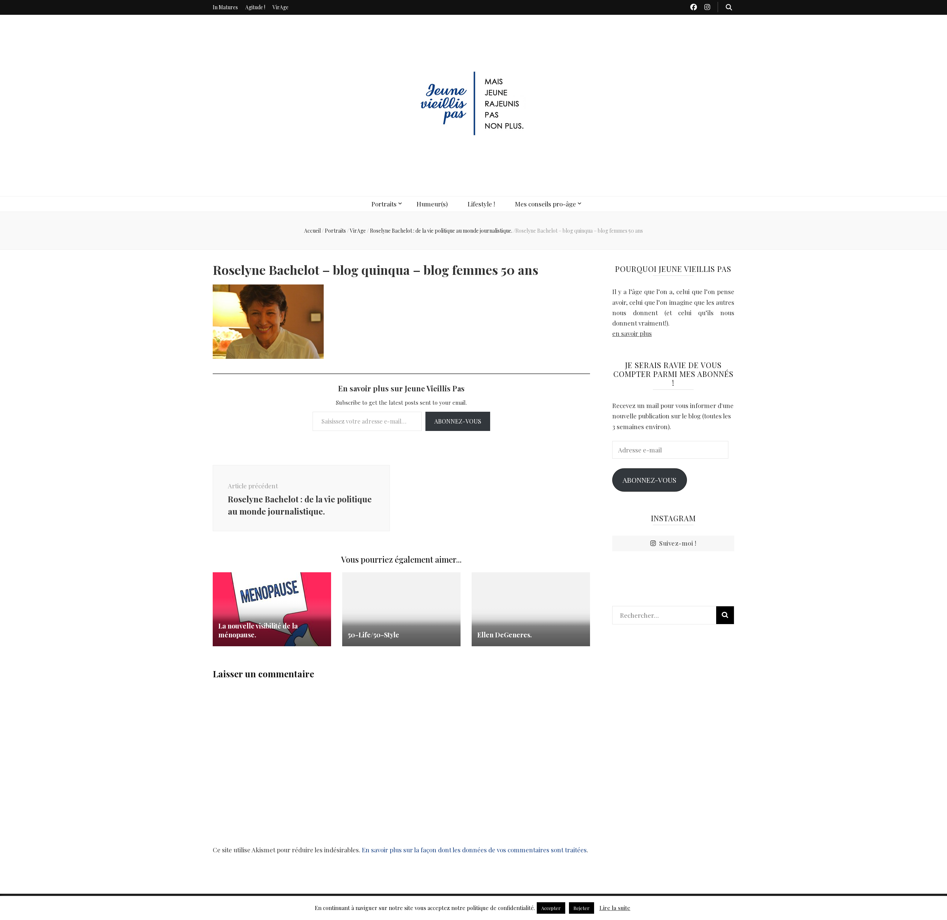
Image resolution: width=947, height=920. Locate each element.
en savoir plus (632, 333)
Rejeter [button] (581, 908)
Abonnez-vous (457, 421)
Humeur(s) (432, 204)
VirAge (281, 7)
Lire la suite (614, 907)
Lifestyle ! (481, 204)
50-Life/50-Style (373, 634)
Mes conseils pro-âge (545, 204)
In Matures (225, 7)
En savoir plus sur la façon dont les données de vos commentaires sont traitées (474, 850)
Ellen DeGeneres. (504, 634)
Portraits (384, 204)
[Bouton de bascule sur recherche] (729, 7)
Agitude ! (255, 7)
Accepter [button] (551, 908)
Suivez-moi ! (677, 543)
